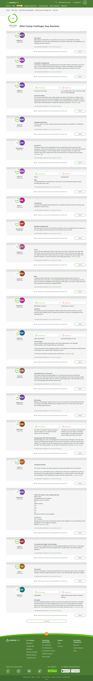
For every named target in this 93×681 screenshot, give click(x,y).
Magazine (64, 6)
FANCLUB (29, 643)
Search (8, 6)
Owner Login (46, 656)
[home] (13, 640)
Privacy (38, 677)
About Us (76, 645)
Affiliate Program (47, 653)
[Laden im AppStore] (65, 670)
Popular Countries (31, 652)
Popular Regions (31, 655)
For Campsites (46, 645)
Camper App (30, 646)
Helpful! (80, 51)
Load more (46, 621)
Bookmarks (77, 2)
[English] (56, 2)
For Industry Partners (48, 650)
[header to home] (12, 2)
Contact (60, 646)
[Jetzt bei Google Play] (75, 670)
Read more (75, 102)
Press (75, 650)
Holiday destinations (30, 6)
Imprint (33, 677)
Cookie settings (46, 677)
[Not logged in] (85, 2)
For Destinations (47, 648)
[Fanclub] (19, 6)
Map (13, 6)
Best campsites (54, 6)
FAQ (59, 643)
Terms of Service (56, 677)
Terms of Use (26, 677)
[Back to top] (46, 634)
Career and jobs (78, 648)
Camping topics (43, 6)
